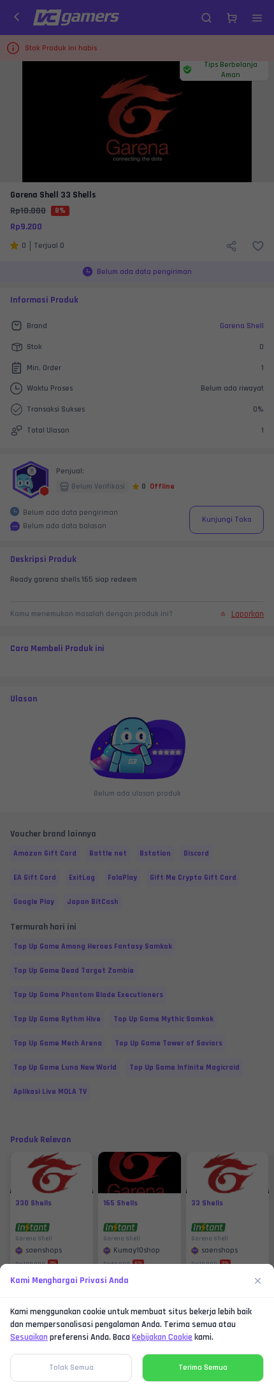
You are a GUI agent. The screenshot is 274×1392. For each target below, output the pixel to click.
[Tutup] (258, 1280)
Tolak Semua (71, 1367)
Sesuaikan (29, 1337)
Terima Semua (202, 1367)
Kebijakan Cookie (162, 1337)
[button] (137, 696)
